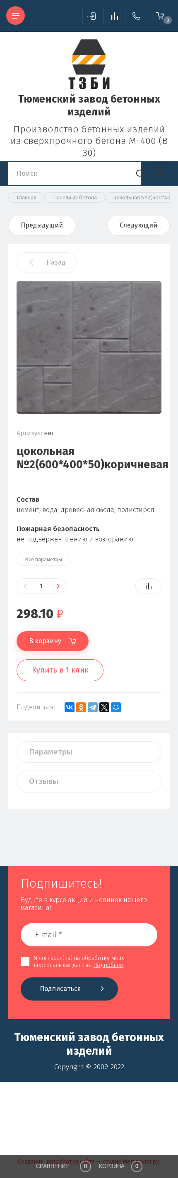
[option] (89, 347)
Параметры (50, 752)
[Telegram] (93, 707)
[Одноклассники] (81, 707)
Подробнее (108, 965)
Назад (55, 262)
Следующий (138, 225)
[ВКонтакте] (70, 707)
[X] (104, 707)
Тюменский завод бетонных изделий (89, 105)
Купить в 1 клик (60, 670)
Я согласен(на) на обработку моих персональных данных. (79, 962)
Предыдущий (42, 225)
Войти (93, 16)
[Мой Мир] (116, 707)
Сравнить (148, 586)
